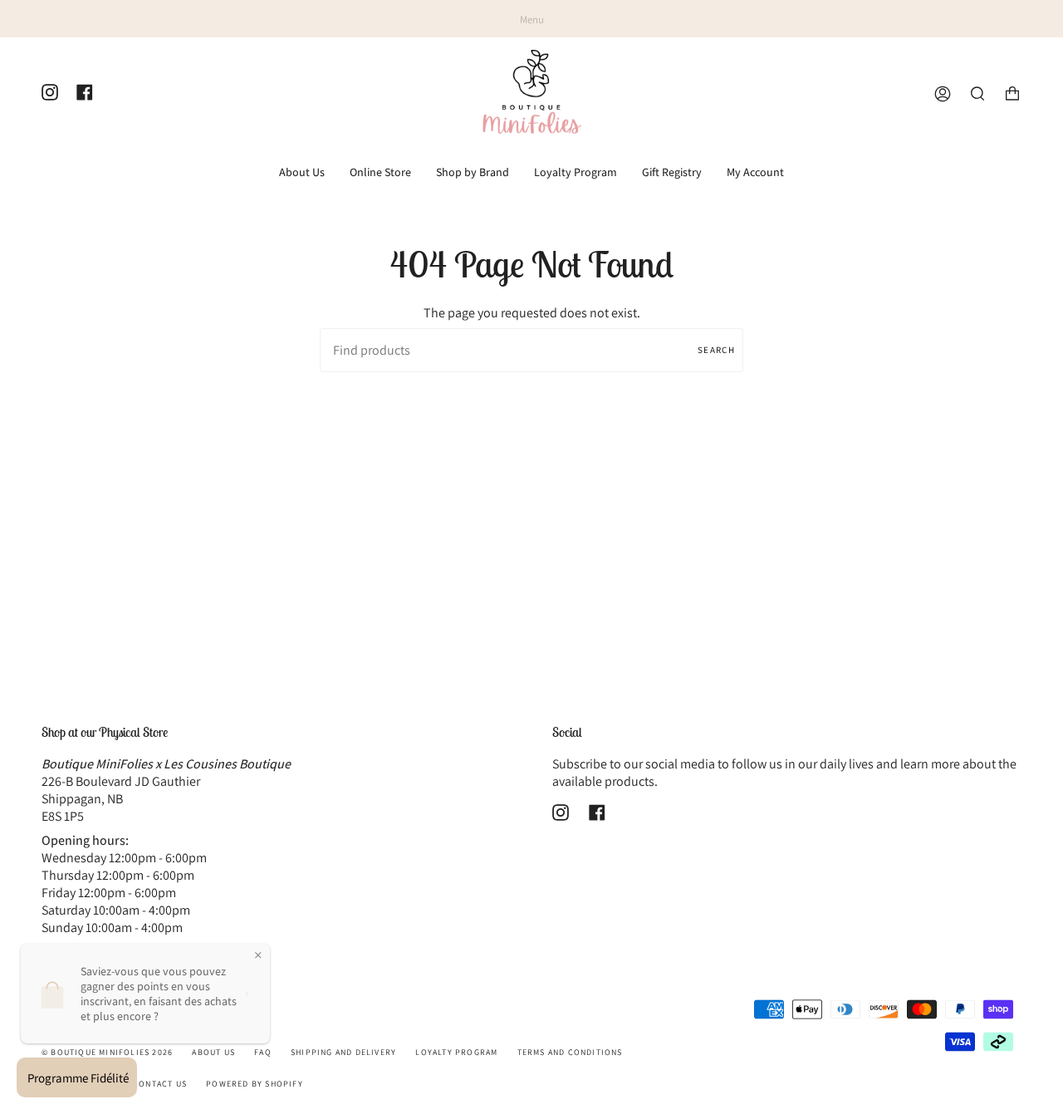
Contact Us (160, 1083)
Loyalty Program (456, 1052)
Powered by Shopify (254, 1083)
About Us (213, 1052)
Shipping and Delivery (343, 1052)
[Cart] (1012, 94)
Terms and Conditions (570, 1052)
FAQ (263, 1052)
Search (716, 350)
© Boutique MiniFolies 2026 (107, 1052)
